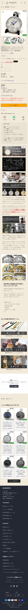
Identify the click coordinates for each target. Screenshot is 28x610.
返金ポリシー (14, 602)
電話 (23, 119)
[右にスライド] (26, 40)
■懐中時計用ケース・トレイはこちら (14, 352)
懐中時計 (7, 7)
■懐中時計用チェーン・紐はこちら (14, 335)
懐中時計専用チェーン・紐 (9, 512)
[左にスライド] (1, 40)
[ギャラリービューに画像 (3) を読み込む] (21, 40)
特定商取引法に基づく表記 (14, 607)
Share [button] (4, 110)
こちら (12, 80)
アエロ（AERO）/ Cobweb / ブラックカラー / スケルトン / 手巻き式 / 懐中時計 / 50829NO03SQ (20, 472)
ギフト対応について (7, 539)
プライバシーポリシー (22, 602)
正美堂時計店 (6, 560)
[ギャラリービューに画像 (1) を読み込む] (6, 40)
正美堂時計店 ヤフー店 (8, 563)
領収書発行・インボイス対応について (11, 551)
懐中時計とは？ (6, 527)
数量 (2, 66)
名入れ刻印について (7, 536)
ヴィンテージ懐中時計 (8, 509)
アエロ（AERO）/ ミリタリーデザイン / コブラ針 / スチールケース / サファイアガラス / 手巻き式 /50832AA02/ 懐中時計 (7, 472)
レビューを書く (14, 386)
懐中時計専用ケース (7, 515)
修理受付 (5, 545)
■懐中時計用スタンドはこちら (14, 369)
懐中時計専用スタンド (8, 518)
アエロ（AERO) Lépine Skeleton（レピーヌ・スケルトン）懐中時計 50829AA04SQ (21, 424)
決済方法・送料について (8, 530)
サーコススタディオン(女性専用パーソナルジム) (13, 572)
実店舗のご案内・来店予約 (9, 542)
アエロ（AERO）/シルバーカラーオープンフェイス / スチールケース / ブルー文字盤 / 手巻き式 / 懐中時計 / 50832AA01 (7, 424)
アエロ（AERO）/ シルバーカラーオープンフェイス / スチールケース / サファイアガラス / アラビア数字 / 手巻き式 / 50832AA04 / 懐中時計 (7, 448)
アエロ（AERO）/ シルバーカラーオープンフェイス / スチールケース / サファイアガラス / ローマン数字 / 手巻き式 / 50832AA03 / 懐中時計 (20, 448)
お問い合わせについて (8, 533)
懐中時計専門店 (7, 602)
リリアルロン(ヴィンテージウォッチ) (11, 569)
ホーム (2, 7)
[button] (2, 2)
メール (4, 119)
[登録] (20, 581)
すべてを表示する (14, 481)
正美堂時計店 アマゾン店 (8, 566)
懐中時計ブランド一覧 (8, 506)
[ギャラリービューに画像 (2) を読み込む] (14, 40)
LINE (14, 119)
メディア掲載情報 (7, 548)
